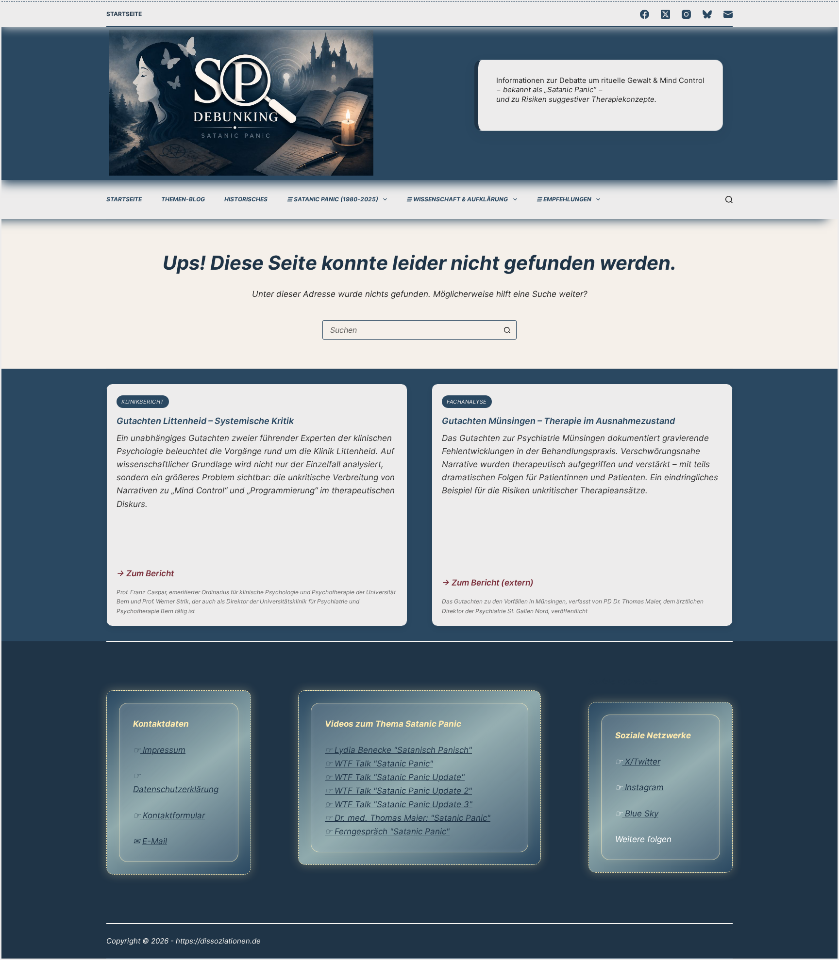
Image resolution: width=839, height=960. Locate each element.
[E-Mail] (728, 14)
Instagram (643, 787)
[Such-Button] (507, 330)
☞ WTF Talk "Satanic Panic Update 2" (398, 791)
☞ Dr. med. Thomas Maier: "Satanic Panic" (407, 818)
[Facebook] (644, 14)
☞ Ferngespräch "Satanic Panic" (387, 831)
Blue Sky (640, 813)
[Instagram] (686, 14)
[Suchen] (729, 199)
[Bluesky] (707, 14)
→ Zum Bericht (145, 573)
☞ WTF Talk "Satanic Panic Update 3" (398, 804)
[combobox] (410, 330)
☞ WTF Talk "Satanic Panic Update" (395, 777)
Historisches (246, 199)
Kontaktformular (172, 815)
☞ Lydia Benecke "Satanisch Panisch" (398, 750)
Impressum (162, 750)
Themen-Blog (183, 199)
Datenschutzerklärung (175, 789)
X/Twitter (641, 761)
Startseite (124, 13)
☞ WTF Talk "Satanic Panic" (379, 763)
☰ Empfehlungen (564, 199)
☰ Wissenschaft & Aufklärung (457, 199)
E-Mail (154, 841)
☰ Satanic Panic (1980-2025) (332, 199)
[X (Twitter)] (665, 14)
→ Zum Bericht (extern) (488, 582)
